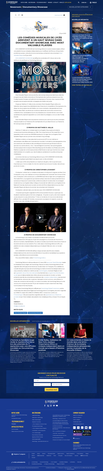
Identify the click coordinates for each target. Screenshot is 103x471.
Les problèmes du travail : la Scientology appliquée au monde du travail (61, 416)
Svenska (76, 455)
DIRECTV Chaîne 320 (77, 415)
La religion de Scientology (49, 463)
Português (60, 455)
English (33, 453)
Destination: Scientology (37, 417)
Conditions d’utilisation (51, 467)
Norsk (55, 455)
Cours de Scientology (44, 462)
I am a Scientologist (36, 432)
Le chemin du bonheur (58, 425)
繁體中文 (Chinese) (84, 455)
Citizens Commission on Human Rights (61, 439)
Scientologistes (43, 271)
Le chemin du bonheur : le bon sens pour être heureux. (61, 428)
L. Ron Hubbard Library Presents (39, 428)
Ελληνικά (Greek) (51, 453)
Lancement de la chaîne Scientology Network (19, 415)
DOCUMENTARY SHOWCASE (24, 58)
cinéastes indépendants (50, 277)
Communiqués (15, 429)
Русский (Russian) (68, 455)
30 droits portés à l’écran (58, 437)
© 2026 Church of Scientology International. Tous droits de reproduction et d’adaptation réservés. (22, 468)
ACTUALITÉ (55, 2)
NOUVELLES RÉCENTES (80, 20)
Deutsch (44, 453)
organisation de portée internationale (26, 273)
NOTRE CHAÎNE (24, 2)
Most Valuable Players (20, 313)
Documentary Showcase (35, 7)
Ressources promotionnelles (18, 431)
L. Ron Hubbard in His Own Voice (39, 424)
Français (33, 457)
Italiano (33, 455)
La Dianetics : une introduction (38, 430)
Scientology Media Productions (50, 288)
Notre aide (79, 462)
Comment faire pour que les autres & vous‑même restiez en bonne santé (61, 423)
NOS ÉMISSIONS (32, 2)
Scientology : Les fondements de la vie (40, 441)
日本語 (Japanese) (40, 455)
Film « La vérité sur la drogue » (59, 431)
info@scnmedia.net (19, 306)
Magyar (87, 453)
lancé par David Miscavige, (54, 262)
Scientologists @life (36, 439)
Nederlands (49, 455)
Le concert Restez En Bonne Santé (60, 420)
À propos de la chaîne (16, 418)
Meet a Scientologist (36, 419)
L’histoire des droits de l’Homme (59, 435)
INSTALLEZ (65, 2)
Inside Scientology (36, 415)
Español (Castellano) (70, 453)
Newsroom (16, 7)
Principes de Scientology (37, 426)
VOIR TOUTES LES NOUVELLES (82, 85)
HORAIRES (50, 2)
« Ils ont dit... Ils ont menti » (58, 433)
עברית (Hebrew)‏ (80, 453)
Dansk (38, 453)
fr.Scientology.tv (18, 294)
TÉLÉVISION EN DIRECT (42, 2)
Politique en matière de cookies (64, 467)
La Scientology (35, 462)
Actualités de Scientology (37, 463)
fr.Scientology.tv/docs (39, 258)
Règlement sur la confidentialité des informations (84, 467)
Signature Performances (37, 436)
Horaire (14, 424)
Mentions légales (70, 469)
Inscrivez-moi (51, 390)
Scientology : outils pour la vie (59, 418)
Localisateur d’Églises (63, 462)
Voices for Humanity (36, 421)
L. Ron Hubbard (54, 462)
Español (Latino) (61, 453)
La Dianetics (72, 462)
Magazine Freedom (61, 463)
